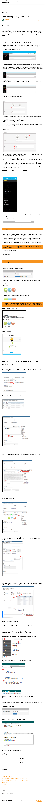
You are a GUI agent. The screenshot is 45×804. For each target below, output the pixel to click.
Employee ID (4, 784)
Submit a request (26, 765)
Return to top (4, 769)
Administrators (10, 7)
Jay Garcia (7, 19)
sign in (5, 793)
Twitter (4, 754)
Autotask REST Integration (7, 776)
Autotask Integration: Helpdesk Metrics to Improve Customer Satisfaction (15, 780)
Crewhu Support (4, 7)
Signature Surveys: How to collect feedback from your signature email (14, 778)
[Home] (5, 1)
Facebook (3, 754)
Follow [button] (41, 19)
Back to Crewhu (39, 800)
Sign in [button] (40, 1)
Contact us (22, 800)
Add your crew (4, 782)
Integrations (16, 7)
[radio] (19, 760)
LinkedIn (6, 754)
